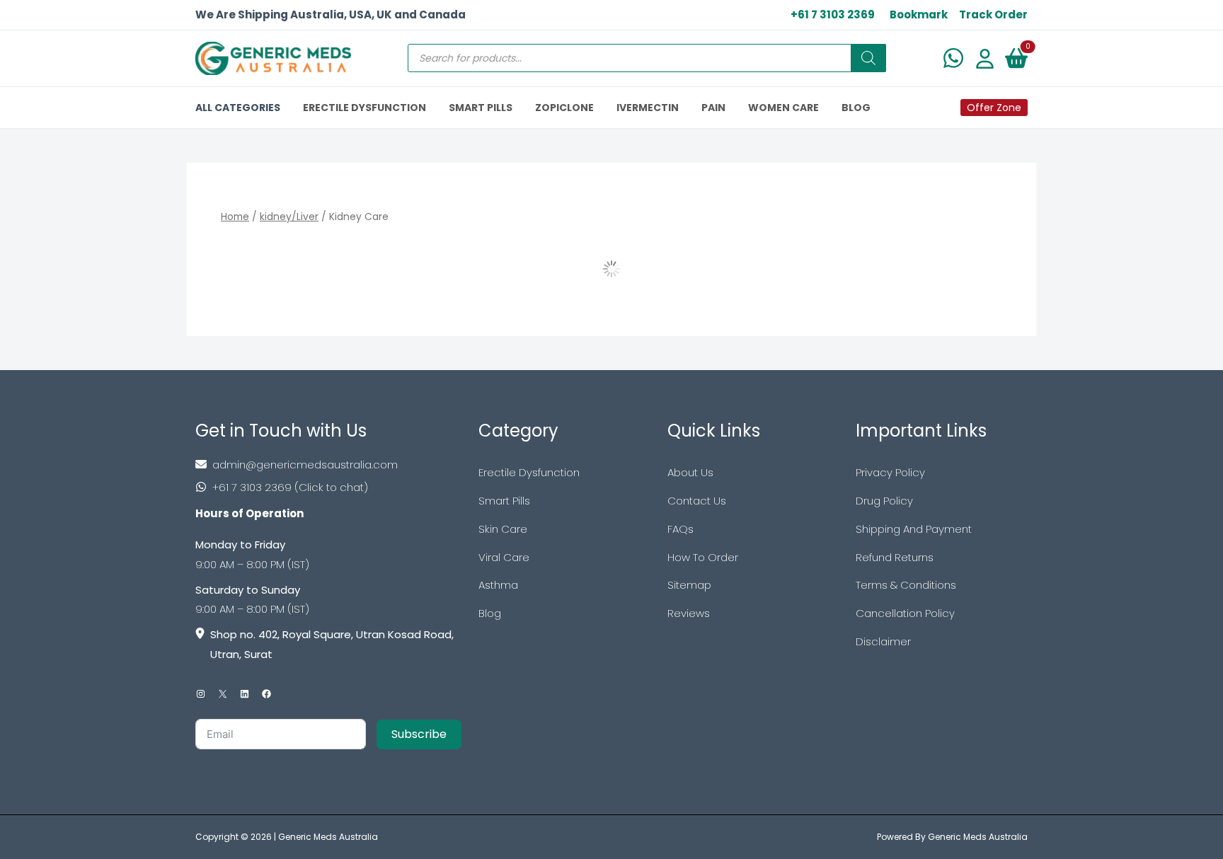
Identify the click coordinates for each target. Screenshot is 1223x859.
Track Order (993, 14)
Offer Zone (994, 107)
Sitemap (689, 584)
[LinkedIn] (244, 693)
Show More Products (611, 269)
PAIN (713, 107)
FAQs (680, 528)
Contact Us (696, 500)
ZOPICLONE (564, 107)
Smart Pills (504, 500)
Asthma (498, 584)
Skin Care (502, 528)
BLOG (856, 107)
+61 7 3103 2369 (833, 14)
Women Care (783, 107)
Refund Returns (895, 557)
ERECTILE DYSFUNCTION (364, 107)
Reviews (688, 613)
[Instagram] (200, 693)
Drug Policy (884, 500)
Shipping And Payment (914, 528)
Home (235, 217)
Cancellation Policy (905, 613)
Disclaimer (883, 641)
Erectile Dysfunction (529, 472)
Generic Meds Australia (328, 837)
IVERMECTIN (647, 107)
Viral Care (503, 557)
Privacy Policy (890, 472)
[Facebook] (266, 693)
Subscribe (419, 734)
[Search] (868, 58)
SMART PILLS (480, 107)
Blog (489, 613)
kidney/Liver (289, 217)
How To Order (702, 557)
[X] (222, 693)
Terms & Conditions (906, 584)
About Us (690, 472)
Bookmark (919, 14)
